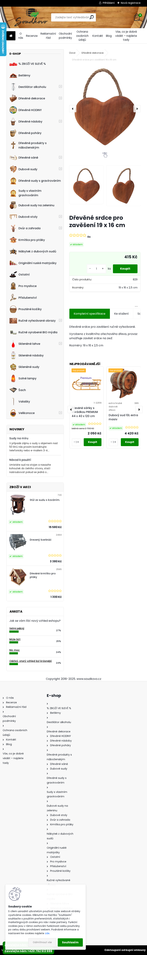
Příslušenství (27, 298)
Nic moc (14, 650)
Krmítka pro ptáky (31, 240)
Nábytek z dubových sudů (37, 251)
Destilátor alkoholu (32, 87)
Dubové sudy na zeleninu (36, 205)
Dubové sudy (27, 169)
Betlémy (24, 75)
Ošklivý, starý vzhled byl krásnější (30, 661)
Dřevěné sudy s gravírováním (39, 181)
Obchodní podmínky (65, 36)
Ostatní (24, 274)
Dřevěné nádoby (30, 121)
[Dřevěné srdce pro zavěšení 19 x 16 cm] (105, 106)
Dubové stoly (27, 217)
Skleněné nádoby (31, 355)
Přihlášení (109, 3)
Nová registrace (131, 3)
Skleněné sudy (28, 367)
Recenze (32, 36)
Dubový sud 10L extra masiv (123, 417)
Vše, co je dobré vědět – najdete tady (126, 36)
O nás (20, 36)
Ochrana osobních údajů (82, 36)
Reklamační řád (48, 36)
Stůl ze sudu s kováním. (45, 500)
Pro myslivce (27, 286)
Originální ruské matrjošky (37, 263)
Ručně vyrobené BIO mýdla (37, 332)
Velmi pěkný (16, 628)
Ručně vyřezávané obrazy (37, 321)
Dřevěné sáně (28, 158)
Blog (109, 36)
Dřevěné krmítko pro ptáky (43, 575)
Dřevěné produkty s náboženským (32, 145)
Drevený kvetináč (40, 540)
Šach (22, 390)
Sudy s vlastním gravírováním (29, 193)
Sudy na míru (18, 438)
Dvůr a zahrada (29, 228)
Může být (14, 639)
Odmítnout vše (42, 942)
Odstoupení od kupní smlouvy (125, 950)
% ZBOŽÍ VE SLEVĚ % (32, 64)
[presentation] (72, 108)
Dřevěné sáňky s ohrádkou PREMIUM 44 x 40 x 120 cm (85, 412)
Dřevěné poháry (29, 133)
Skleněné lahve (29, 344)
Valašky (24, 401)
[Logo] (31, 17)
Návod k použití (20, 460)
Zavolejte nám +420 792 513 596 (28, 951)
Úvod (72, 53)
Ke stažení (121, 314)
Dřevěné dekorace (31, 98)
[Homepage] (10, 36)
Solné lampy (27, 378)
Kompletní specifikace (89, 314)
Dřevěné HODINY (30, 110)
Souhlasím (70, 942)
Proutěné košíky (30, 309)
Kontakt (98, 36)
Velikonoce (26, 413)
